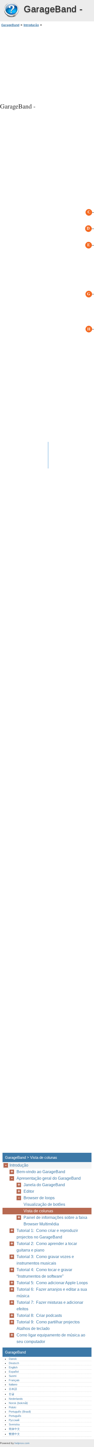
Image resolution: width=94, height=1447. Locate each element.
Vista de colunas (38, 1211)
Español (14, 1371)
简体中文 (14, 1428)
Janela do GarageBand (44, 1185)
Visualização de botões (44, 1204)
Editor (29, 1191)
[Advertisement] (47, 64)
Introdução (31, 25)
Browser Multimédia (41, 1224)
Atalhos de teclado (33, 1328)
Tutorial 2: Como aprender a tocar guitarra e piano (47, 1246)
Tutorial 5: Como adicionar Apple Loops (52, 1283)
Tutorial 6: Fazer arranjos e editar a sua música (52, 1292)
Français (14, 1380)
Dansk (13, 1358)
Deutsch (14, 1363)
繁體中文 (14, 1433)
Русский (14, 1420)
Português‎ (15, 1415)
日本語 (13, 1388)
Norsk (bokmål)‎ (18, 1403)
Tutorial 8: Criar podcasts (39, 1315)
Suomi (12, 1375)
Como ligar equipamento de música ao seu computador (51, 1338)
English (13, 1367)
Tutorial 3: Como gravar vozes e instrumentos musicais (45, 1260)
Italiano (13, 1384)
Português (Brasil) (20, 1411)
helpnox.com (22, 1443)
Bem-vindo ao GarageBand (41, 1172)
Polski (12, 1407)
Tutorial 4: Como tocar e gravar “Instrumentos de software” (44, 1273)
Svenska (14, 1424)
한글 (11, 1393)
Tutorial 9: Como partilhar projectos (48, 1322)
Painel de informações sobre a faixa (55, 1217)
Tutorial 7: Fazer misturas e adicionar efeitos (50, 1305)
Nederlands (16, 1398)
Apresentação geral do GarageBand (49, 1178)
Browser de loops (39, 1198)
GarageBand (11, 10)
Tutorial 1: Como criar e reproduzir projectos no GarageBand (47, 1233)
